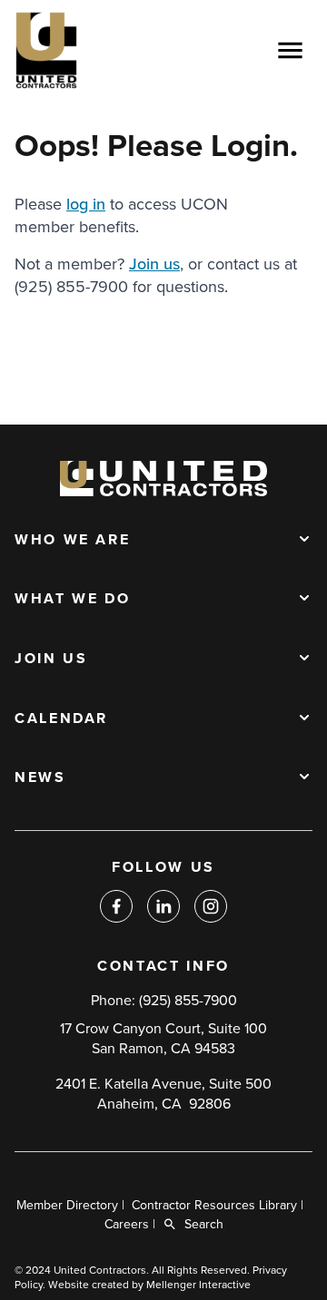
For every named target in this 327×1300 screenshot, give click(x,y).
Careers (126, 1224)
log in (85, 204)
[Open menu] (289, 50)
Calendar (61, 719)
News (40, 778)
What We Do (72, 599)
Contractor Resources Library (214, 1205)
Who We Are (72, 541)
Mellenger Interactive (198, 1284)
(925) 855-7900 (188, 1001)
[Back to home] (101, 50)
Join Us (51, 659)
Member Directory (67, 1205)
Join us (154, 264)
